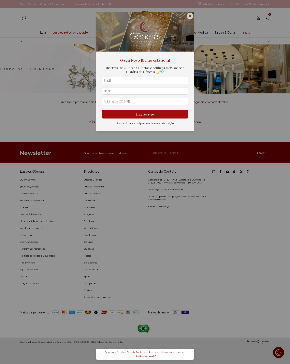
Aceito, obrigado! (146, 356)
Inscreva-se (145, 114)
